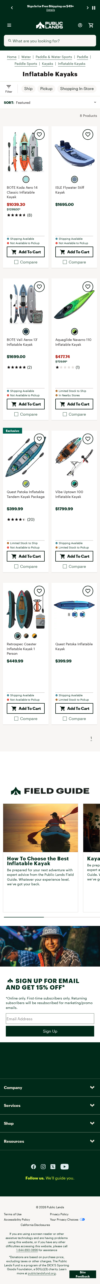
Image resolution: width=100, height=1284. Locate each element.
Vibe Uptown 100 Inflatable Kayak (69, 494)
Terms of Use (13, 1214)
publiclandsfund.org (42, 1273)
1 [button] (91, 738)
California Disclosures (35, 1224)
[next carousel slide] (88, 7)
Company (13, 1087)
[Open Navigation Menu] (9, 25)
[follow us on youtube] (64, 1166)
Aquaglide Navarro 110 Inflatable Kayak (73, 342)
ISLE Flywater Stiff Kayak (69, 189)
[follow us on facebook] (35, 1166)
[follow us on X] (55, 1166)
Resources (14, 1141)
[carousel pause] (94, 7)
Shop (9, 1123)
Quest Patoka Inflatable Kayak (74, 646)
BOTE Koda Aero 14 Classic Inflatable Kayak (22, 192)
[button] (28, 89)
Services (12, 1105)
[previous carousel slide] (12, 7)
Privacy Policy (59, 1214)
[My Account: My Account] (80, 25)
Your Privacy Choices (64, 1219)
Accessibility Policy (17, 1219)
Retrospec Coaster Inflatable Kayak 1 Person (21, 648)
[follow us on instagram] (45, 1166)
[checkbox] (25, 262)
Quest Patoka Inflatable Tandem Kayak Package (26, 494)
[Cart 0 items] (90, 25)
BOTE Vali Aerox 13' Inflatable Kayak (22, 342)
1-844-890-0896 (27, 1250)
